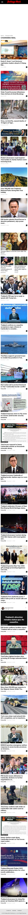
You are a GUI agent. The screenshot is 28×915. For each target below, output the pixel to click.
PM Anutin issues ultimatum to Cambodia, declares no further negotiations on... (12, 778)
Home (2, 35)
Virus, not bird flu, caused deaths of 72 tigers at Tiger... (13, 122)
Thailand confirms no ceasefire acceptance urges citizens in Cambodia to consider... (12, 327)
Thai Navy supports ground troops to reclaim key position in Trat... (13, 357)
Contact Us (8, 910)
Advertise (14, 910)
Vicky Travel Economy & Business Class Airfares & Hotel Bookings (13, 93)
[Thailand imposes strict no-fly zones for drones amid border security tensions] (14, 402)
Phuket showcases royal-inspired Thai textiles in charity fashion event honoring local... (14, 159)
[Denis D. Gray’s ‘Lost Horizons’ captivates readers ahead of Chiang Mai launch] (14, 49)
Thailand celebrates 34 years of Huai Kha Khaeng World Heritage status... (14, 507)
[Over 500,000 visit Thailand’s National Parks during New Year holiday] (14, 177)
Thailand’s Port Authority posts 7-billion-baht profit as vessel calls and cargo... (14, 598)
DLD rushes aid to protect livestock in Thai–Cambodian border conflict (13, 386)
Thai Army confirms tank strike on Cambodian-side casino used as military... (13, 808)
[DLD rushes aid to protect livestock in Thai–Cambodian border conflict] (14, 373)
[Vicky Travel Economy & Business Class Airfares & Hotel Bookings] (14, 80)
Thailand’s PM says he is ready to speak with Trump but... (12, 297)
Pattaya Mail (3, 388)
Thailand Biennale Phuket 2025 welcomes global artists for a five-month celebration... (13, 870)
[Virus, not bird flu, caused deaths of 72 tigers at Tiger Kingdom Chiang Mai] (14, 109)
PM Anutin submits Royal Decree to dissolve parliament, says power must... (13, 221)
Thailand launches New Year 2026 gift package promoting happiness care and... (13, 568)
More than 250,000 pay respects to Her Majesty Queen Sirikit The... (13, 688)
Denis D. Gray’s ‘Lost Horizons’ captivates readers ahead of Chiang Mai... (13, 63)
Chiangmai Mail (4, 58)
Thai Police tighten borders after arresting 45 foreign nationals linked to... (14, 658)
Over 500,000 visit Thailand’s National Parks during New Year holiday (12, 190)
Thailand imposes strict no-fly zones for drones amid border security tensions (14, 415)
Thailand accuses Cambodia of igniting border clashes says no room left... (14, 477)
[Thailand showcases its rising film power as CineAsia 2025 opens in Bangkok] (14, 887)
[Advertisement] (14, 19)
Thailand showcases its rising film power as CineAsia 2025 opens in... (13, 900)
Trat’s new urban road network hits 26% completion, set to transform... (13, 717)
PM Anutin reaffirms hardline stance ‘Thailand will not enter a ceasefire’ (13, 628)
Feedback (20, 910)
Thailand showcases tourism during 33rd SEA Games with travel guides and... (13, 537)
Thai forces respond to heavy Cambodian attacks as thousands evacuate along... (12, 446)
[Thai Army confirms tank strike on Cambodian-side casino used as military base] (14, 795)
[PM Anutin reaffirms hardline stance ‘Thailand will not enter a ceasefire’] (14, 616)
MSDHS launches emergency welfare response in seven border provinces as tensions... (14, 747)
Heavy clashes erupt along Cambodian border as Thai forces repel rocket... (12, 839)
